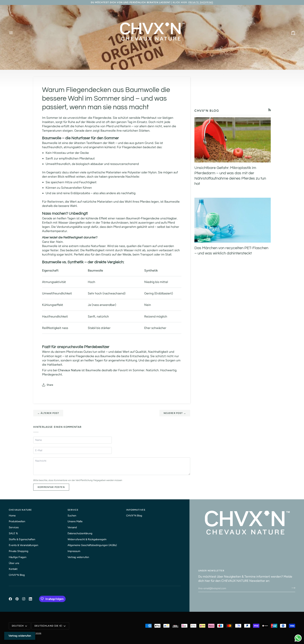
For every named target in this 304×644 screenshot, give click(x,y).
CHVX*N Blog (17, 575)
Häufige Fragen (17, 557)
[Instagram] (23, 598)
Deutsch (18, 625)
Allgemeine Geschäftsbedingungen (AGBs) (92, 545)
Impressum (74, 551)
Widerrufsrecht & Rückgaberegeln (87, 539)
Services (14, 527)
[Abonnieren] (292, 588)
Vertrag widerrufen (78, 557)
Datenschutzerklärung (80, 533)
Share (50, 384)
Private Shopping (200, 2)
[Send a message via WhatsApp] (298, 638)
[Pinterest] (17, 598)
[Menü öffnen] (14, 33)
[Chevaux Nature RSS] (269, 110)
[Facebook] (10, 598)
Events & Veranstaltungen (23, 545)
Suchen (72, 515)
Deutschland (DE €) (48, 625)
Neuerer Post (175, 413)
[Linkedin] (30, 598)
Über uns (14, 563)
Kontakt (13, 569)
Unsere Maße (75, 521)
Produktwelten (17, 521)
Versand (72, 527)
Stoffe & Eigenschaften (22, 539)
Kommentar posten (51, 487)
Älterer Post (48, 413)
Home (12, 515)
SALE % (13, 533)
